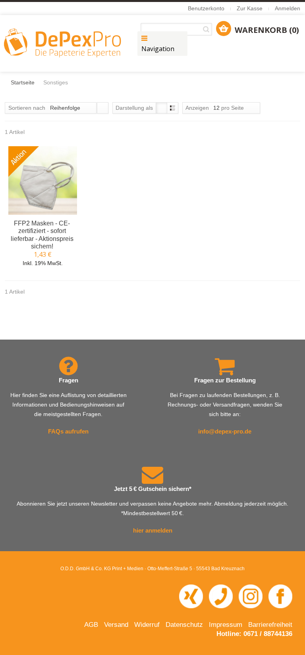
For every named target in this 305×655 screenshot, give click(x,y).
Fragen (68, 380)
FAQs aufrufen (68, 431)
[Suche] (207, 29)
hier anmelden (152, 530)
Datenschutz (184, 624)
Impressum (225, 624)
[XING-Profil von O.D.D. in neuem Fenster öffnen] (191, 596)
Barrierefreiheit (270, 624)
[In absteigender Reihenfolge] (102, 108)
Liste (172, 108)
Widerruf (147, 624)
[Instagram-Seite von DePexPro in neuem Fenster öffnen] (251, 596)
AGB (91, 624)
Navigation (157, 48)
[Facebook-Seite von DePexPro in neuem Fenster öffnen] (280, 596)
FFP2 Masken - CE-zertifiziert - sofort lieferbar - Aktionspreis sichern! (42, 235)
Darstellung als (134, 108)
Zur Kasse (250, 8)
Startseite (23, 82)
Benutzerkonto (206, 8)
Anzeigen (197, 108)
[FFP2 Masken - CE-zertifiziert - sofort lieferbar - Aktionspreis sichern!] (42, 180)
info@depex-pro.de (224, 431)
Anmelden (287, 8)
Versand (116, 624)
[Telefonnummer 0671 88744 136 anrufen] (221, 596)
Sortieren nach (26, 108)
